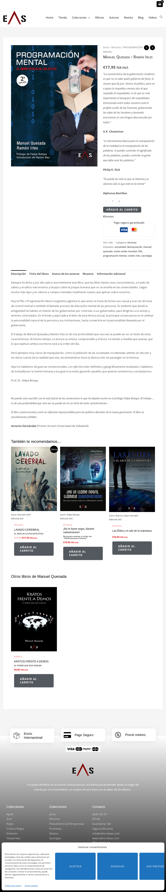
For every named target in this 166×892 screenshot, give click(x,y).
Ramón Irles (143, 56)
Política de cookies (13, 885)
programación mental (115, 255)
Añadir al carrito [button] (28, 548)
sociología (146, 255)
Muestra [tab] (88, 274)
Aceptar (75, 866)
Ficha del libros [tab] (39, 274)
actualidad (120, 246)
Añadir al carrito (122, 209)
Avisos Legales (31, 885)
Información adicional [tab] (111, 274)
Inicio (106, 47)
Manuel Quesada (116, 56)
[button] (88, 17)
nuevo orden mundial (125, 251)
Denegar (117, 866)
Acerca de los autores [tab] (65, 274)
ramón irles (134, 255)
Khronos (116, 47)
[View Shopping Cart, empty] (160, 4)
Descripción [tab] (18, 274)
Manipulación (134, 246)
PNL (140, 251)
